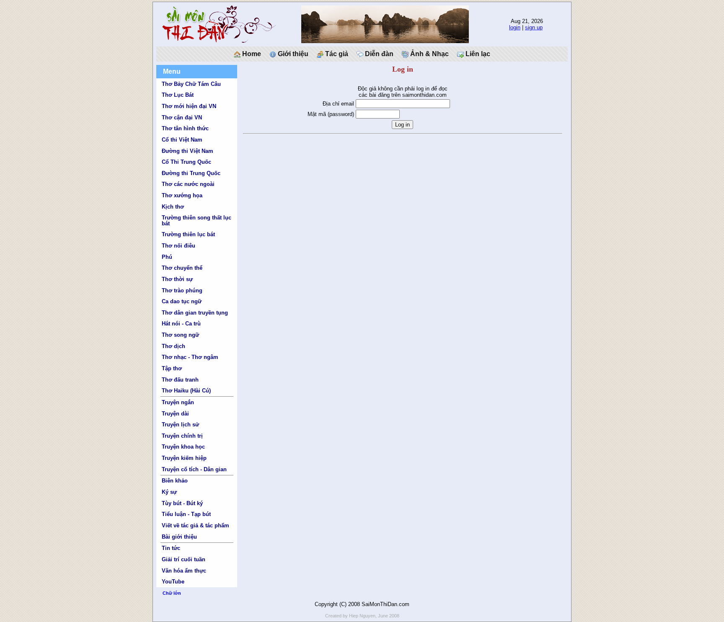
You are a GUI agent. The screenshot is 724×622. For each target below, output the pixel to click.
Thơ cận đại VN (182, 117)
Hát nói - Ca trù (181, 323)
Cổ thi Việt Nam (182, 140)
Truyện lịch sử (180, 424)
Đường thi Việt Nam (187, 151)
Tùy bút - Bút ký (182, 503)
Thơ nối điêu (178, 246)
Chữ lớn (172, 593)
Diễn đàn (378, 53)
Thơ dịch (173, 346)
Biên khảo (175, 480)
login (514, 27)
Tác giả (335, 53)
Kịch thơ (173, 207)
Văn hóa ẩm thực (184, 571)
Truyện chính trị (182, 436)
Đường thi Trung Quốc (191, 173)
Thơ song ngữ (180, 335)
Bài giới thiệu (179, 537)
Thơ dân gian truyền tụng (195, 313)
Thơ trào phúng (182, 290)
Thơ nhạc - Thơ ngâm (190, 357)
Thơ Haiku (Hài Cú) (186, 390)
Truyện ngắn (178, 402)
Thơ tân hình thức (185, 128)
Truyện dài (175, 413)
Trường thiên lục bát (188, 234)
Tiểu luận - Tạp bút (186, 514)
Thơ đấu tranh (180, 380)
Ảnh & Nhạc (429, 53)
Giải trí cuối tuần (183, 559)
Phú (167, 257)
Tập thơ (172, 368)
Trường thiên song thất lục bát (196, 220)
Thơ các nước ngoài (188, 184)
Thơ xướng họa (182, 195)
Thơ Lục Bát (178, 95)
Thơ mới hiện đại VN (189, 106)
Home (250, 53)
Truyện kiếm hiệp (184, 458)
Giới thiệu (292, 53)
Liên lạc (477, 53)
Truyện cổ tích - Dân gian (194, 469)
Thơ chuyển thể (182, 268)
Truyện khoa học (183, 447)
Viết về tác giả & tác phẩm (195, 525)
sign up (534, 27)
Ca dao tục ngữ (182, 301)
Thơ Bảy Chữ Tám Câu (191, 84)
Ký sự (169, 492)
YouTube (173, 581)
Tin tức (171, 548)
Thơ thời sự (177, 279)
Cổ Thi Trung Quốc (186, 162)
